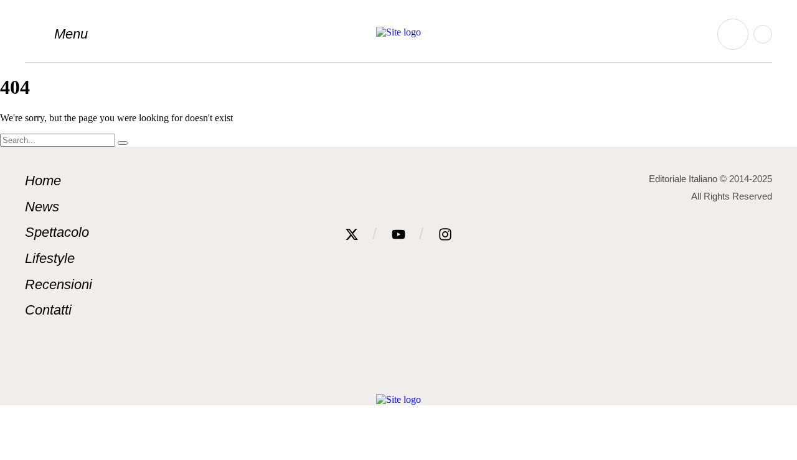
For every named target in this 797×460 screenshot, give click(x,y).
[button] (56, 34)
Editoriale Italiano (683, 178)
